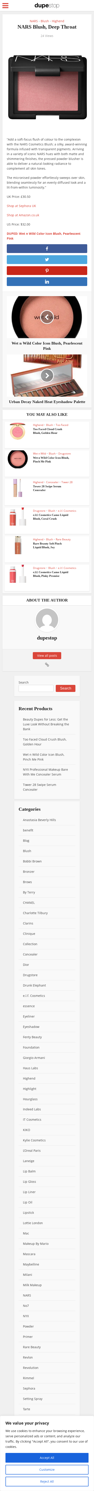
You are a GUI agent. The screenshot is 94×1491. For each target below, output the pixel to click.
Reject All (47, 1481)
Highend (58, 21)
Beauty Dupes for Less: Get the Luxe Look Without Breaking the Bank (46, 724)
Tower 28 (67, 482)
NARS (34, 21)
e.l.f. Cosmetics (67, 511)
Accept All (47, 1458)
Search (24, 682)
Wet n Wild (39, 453)
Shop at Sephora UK (21, 206)
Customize (47, 1469)
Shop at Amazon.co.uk (23, 215)
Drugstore (64, 453)
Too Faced (62, 425)
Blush (45, 21)
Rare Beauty (63, 539)
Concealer (52, 482)
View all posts (47, 655)
